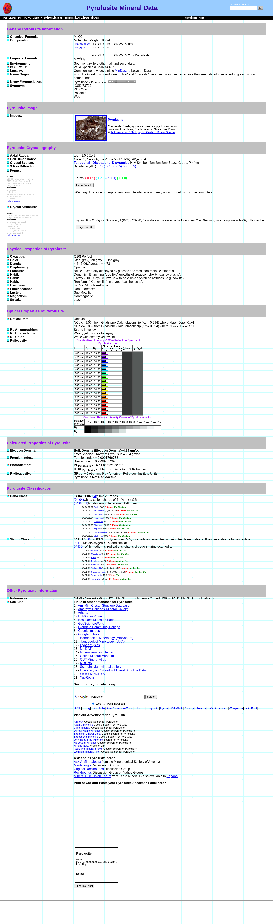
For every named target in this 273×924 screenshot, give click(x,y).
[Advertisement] (170, 816)
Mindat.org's (82, 765)
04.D (77, 543)
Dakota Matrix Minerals (87, 730)
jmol (20, 18)
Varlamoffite (96, 568)
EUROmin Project (91, 616)
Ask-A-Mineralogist (87, 761)
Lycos (164, 708)
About (202, 18)
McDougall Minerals (85, 742)
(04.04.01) (81, 503)
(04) (94, 496)
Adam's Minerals (84, 724)
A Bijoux (79, 721)
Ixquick (153, 708)
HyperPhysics (90, 645)
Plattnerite (98, 525)
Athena (83, 612)
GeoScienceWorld (91, 623)
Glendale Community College (99, 627)
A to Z (79, 18)
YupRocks (87, 677)
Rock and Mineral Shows (88, 748)
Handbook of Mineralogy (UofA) (102, 641)
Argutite (97, 529)
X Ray (44, 18)
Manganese (82, 43)
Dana (51, 18)
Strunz (58, 18)
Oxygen (80, 47)
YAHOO (251, 708)
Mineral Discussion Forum (92, 776)
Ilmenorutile (99, 511)
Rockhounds (83, 772)
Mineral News (82, 745)
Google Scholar (89, 634)
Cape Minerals (82, 727)
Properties (69, 18)
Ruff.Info (86, 663)
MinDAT (86, 648)
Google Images (89, 630)
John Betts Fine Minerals (89, 739)
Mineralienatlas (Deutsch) (98, 652)
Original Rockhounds (89, 769)
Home (4, 18)
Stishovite (98, 536)
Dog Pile (98, 708)
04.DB (79, 546)
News (188, 18)
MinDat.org (122, 70)
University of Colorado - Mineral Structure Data (113, 670)
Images (88, 18)
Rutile (96, 507)
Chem (36, 18)
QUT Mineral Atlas (93, 659)
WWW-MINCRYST (93, 674)
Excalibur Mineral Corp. (88, 733)
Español (172, 776)
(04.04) (79, 499)
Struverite (98, 514)
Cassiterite (98, 521)
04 (90, 539)
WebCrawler (217, 708)
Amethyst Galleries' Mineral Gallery (103, 609)
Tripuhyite (95, 579)
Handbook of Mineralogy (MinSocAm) (106, 638)
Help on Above (13, 201)
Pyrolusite (115, 119)
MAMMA (177, 708)
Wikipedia (236, 708)
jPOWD (27, 18)
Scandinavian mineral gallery (100, 666)
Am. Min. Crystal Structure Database (103, 605)
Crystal (12, 18)
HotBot (140, 708)
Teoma (201, 708)
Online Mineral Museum (97, 656)
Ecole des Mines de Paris (96, 620)
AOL (78, 708)
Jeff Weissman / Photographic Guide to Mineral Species (143, 132)
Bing (86, 708)
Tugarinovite (97, 575)
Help (194, 18)
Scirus (189, 708)
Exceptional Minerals (86, 736)
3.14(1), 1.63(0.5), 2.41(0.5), (117, 166)
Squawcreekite (100, 532)
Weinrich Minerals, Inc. (87, 751)
